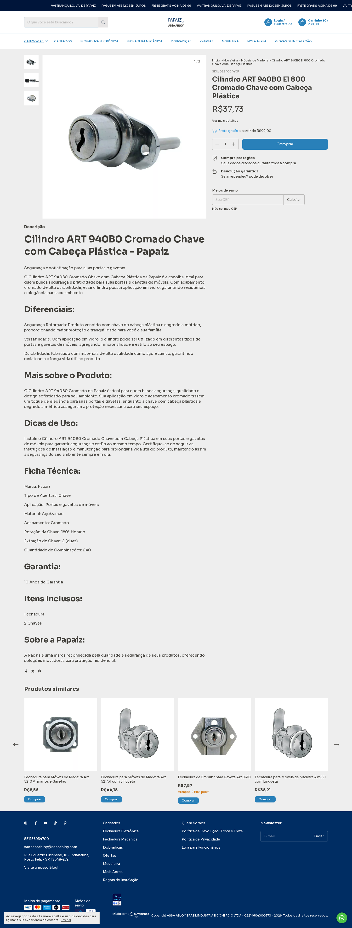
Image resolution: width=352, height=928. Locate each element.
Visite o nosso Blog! (41, 867)
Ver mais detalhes (225, 120)
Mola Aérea (256, 41)
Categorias (34, 41)
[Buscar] (103, 22)
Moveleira (230, 41)
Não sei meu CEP (224, 208)
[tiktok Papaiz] (55, 823)
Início (216, 60)
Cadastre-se (283, 24)
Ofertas (206, 41)
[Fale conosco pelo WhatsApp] (341, 917)
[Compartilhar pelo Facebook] (26, 671)
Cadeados (63, 41)
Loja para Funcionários (201, 847)
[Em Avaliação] (220, 900)
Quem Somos (193, 823)
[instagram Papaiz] (26, 823)
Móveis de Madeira (254, 60)
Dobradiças (181, 41)
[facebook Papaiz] (35, 823)
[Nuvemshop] (131, 916)
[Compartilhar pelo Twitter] (33, 671)
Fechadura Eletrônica (99, 41)
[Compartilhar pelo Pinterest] (39, 671)
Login (278, 20)
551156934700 (36, 839)
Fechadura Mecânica (144, 41)
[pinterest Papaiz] (65, 823)
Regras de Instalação (293, 41)
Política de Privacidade (201, 839)
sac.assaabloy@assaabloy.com (50, 847)
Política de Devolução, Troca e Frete (212, 831)
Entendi (66, 920)
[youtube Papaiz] (45, 823)
